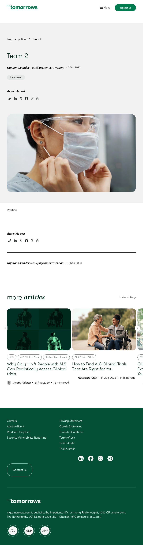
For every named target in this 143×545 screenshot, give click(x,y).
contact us (125, 7)
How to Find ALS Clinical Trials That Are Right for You (99, 366)
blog (9, 39)
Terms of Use (67, 437)
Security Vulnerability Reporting (26, 437)
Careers (12, 421)
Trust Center (67, 448)
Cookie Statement (70, 426)
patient (22, 39)
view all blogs (129, 297)
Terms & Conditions (71, 432)
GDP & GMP (66, 443)
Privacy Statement (70, 421)
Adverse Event (15, 426)
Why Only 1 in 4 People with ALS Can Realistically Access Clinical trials (36, 369)
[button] (137, 328)
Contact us (20, 469)
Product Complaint (19, 432)
